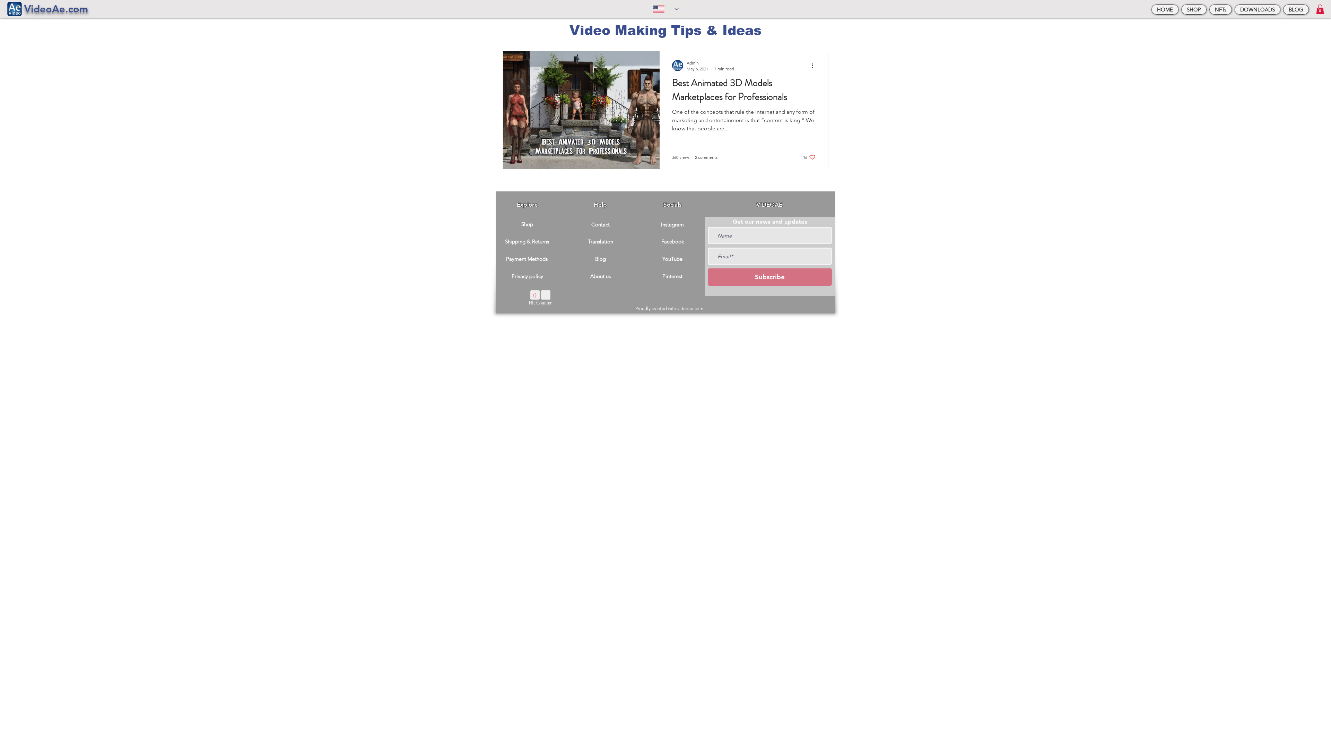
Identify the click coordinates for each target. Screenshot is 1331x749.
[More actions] (814, 65)
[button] (1320, 9)
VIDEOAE (769, 204)
